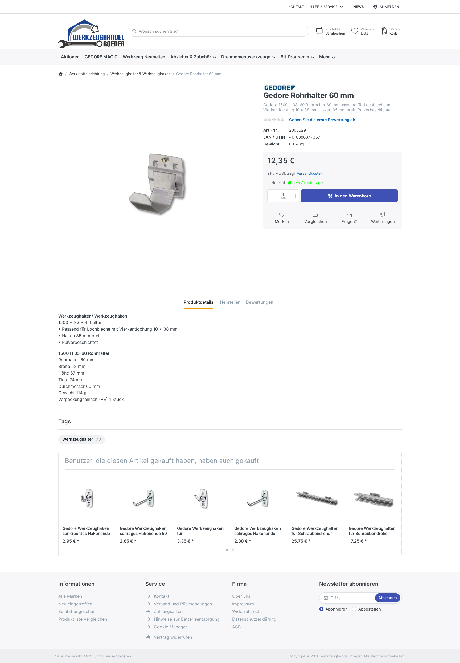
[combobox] (218, 31)
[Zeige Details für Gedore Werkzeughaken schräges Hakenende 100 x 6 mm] (258, 498)
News (358, 7)
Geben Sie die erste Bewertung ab (322, 119)
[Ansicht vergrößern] (156, 183)
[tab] (198, 302)
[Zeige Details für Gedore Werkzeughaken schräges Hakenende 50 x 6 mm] (144, 498)
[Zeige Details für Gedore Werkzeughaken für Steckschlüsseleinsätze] (201, 498)
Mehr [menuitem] (324, 56)
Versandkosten (310, 173)
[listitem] (156, 183)
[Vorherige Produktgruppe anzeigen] (64, 513)
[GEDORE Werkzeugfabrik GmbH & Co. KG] (280, 87)
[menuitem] (70, 57)
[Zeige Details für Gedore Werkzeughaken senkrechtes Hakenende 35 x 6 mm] (87, 498)
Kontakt (296, 7)
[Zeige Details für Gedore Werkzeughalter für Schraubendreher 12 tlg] (315, 498)
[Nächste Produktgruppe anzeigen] (395, 513)
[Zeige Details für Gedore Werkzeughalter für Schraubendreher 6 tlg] (373, 498)
